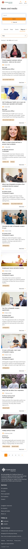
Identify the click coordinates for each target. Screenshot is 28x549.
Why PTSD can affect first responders (13, 390)
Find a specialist (5, 494)
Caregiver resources (6, 505)
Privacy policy (17, 540)
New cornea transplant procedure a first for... (11, 536)
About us (3, 514)
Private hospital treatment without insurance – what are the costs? (12, 61)
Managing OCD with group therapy (9, 533)
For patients (4, 488)
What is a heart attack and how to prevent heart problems (12, 143)
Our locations (4, 496)
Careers (3, 499)
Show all (6, 29)
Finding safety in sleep (8, 430)
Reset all (15, 22)
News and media (5, 511)
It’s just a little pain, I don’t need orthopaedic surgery (11, 351)
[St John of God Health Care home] (9, 470)
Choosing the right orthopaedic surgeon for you (13, 227)
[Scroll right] (26, 29)
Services (3, 491)
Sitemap (3, 540)
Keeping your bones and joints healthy (13, 268)
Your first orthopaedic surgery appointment (10, 309)
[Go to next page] (22, 455)
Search (14, 19)
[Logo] (6, 2)
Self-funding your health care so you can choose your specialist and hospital (13, 103)
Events (17, 29)
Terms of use (10, 540)
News (11, 29)
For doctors (4, 508)
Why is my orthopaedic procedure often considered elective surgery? (13, 185)
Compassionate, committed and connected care (12, 530)
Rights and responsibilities (7, 543)
